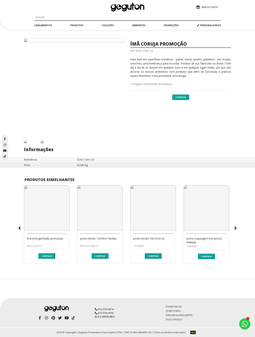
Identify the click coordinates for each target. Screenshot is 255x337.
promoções (171, 25)
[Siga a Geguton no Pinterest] (53, 318)
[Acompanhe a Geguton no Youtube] (66, 318)
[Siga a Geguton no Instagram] (46, 318)
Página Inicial (174, 306)
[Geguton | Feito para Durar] (127, 7)
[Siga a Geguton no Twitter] (60, 318)
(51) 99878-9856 (105, 316)
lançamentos (43, 25)
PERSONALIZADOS (210, 25)
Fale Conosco (174, 319)
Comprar (180, 97)
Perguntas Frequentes (179, 315)
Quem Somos (173, 311)
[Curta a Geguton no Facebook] (40, 318)
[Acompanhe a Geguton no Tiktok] (73, 318)
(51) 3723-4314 (105, 309)
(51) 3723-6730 (105, 313)
